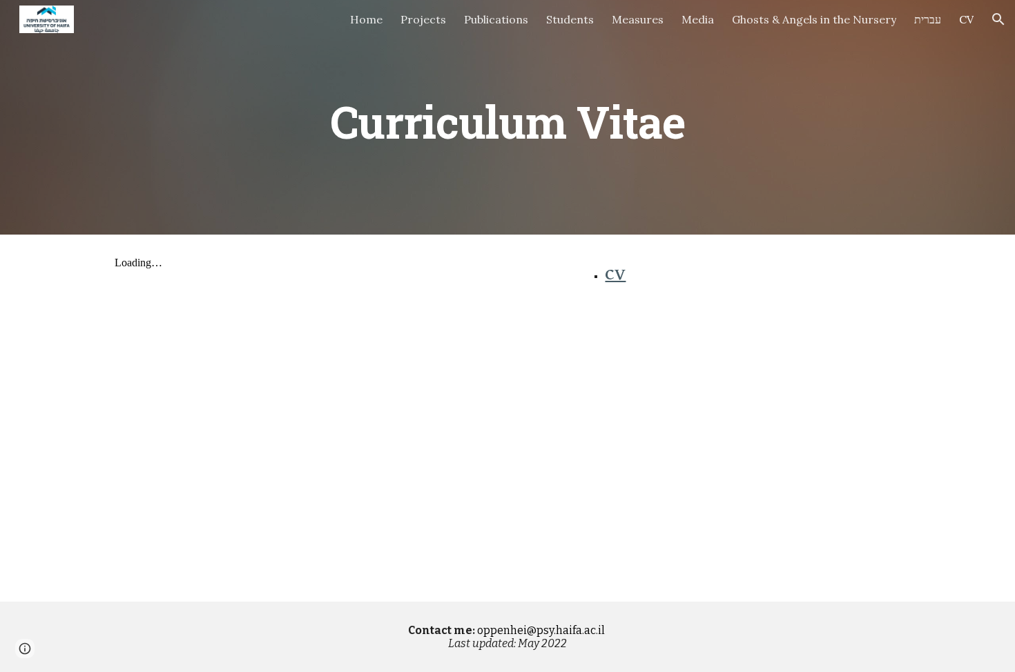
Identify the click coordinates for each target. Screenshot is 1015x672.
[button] (998, 19)
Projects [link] (423, 19)
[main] (507, 117)
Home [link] (366, 19)
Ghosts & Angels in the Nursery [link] (814, 19)
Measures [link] (638, 19)
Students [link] (570, 19)
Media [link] (698, 19)
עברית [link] (927, 19)
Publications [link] (496, 19)
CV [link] (966, 19)
